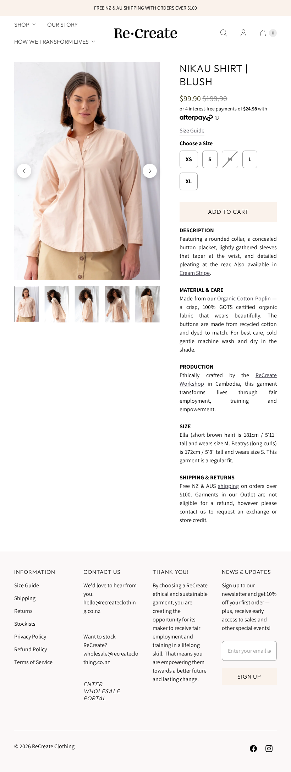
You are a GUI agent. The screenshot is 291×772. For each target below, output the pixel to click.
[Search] (224, 33)
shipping (228, 486)
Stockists (24, 623)
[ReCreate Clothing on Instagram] (269, 748)
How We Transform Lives (51, 41)
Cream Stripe (195, 273)
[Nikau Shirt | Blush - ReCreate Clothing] (87, 171)
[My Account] (243, 33)
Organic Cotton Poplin (244, 298)
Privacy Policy (30, 636)
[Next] (150, 171)
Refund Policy (30, 649)
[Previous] (24, 171)
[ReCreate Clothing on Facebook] (253, 748)
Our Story (62, 24)
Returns (23, 611)
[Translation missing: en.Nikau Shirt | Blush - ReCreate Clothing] (26, 304)
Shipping (24, 598)
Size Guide (192, 130)
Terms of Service (33, 662)
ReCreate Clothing (53, 746)
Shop (21, 24)
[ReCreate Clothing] (145, 32)
